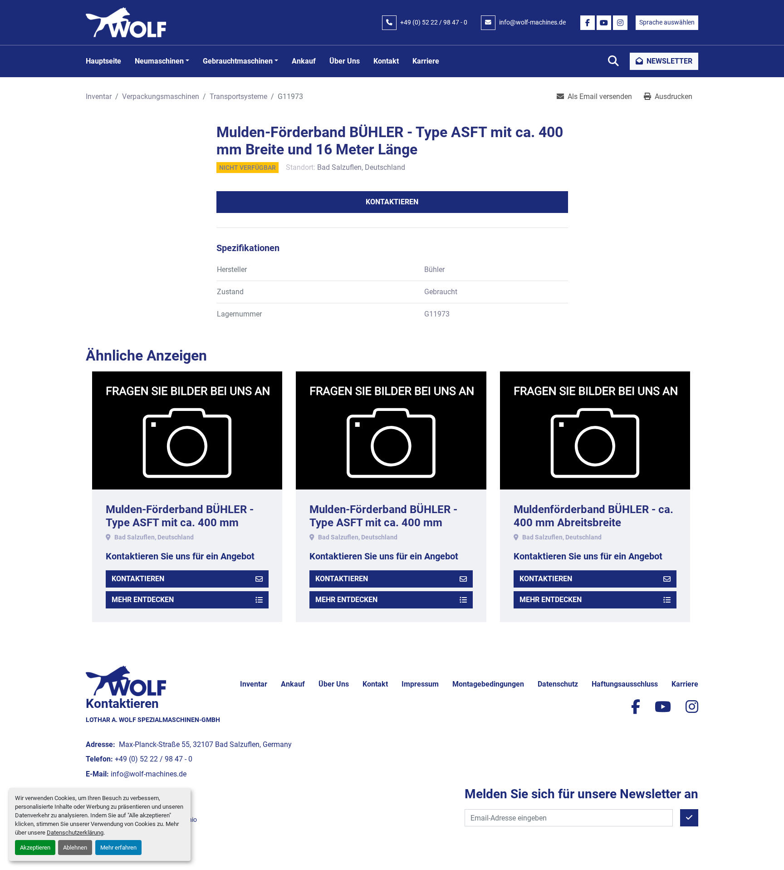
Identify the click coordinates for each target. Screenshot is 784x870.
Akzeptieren (35, 847)
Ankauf (304, 61)
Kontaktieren (392, 202)
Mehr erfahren (118, 847)
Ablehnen (75, 847)
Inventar (253, 684)
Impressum (420, 684)
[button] (162, 61)
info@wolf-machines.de (532, 22)
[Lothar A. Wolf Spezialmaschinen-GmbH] (126, 680)
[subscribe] (689, 817)
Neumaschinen (159, 61)
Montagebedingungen (488, 684)
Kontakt (386, 61)
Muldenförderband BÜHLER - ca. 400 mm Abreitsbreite (593, 516)
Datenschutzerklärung (75, 832)
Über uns (344, 61)
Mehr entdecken (143, 599)
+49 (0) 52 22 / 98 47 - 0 (433, 22)
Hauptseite (103, 61)
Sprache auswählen (667, 22)
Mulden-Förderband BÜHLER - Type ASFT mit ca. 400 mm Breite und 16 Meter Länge (180, 522)
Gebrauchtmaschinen (238, 61)
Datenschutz (558, 684)
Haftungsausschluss (625, 684)
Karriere (425, 61)
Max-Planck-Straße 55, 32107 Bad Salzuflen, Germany (204, 744)
